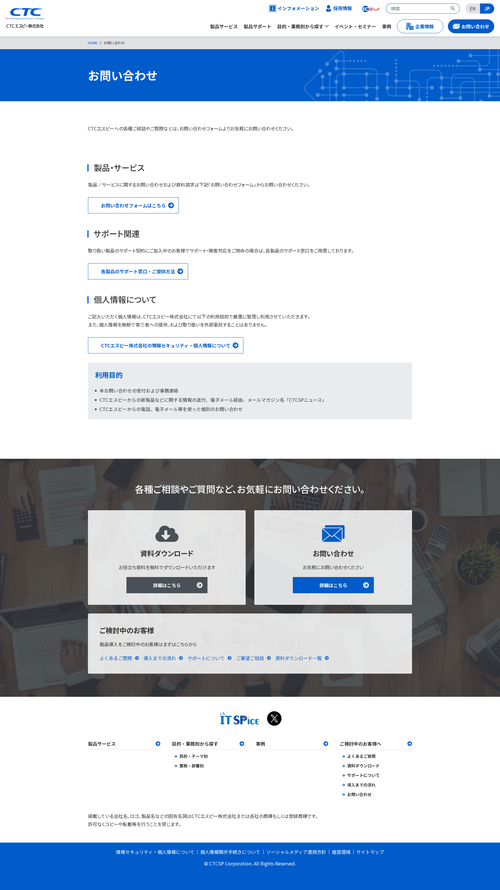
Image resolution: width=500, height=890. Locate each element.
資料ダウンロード (363, 766)
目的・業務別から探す (195, 743)
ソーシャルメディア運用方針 (296, 851)
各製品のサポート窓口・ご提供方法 (138, 271)
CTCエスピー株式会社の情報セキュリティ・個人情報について (165, 345)
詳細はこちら (167, 585)
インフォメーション (295, 8)
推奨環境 (341, 851)
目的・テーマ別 (193, 756)
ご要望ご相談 (250, 658)
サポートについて (206, 658)
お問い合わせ (359, 794)
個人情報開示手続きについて (230, 851)
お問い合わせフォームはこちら (133, 205)
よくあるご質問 (116, 658)
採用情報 (342, 8)
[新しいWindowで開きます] (370, 8)
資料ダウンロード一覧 (298, 658)
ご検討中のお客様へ (360, 743)
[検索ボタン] (454, 8)
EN (473, 8)
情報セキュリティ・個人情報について (155, 851)
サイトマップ (370, 851)
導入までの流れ (160, 658)
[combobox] (417, 8)
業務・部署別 (191, 766)
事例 (260, 743)
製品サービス (102, 743)
